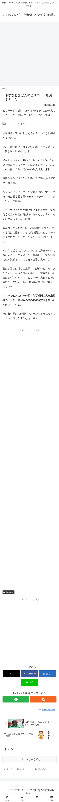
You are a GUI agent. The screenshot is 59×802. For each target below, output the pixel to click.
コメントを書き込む (29, 759)
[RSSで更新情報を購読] (43, 699)
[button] (53, 538)
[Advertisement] (29, 55)
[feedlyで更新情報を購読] (16, 699)
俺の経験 (10, 592)
